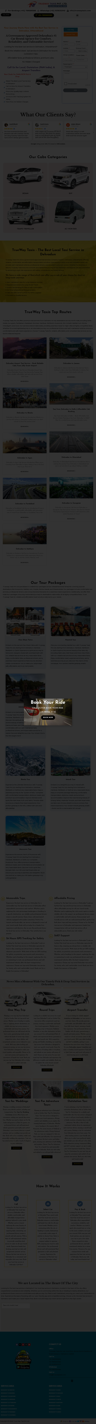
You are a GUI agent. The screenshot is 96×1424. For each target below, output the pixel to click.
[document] (48, 712)
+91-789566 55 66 (48, 712)
